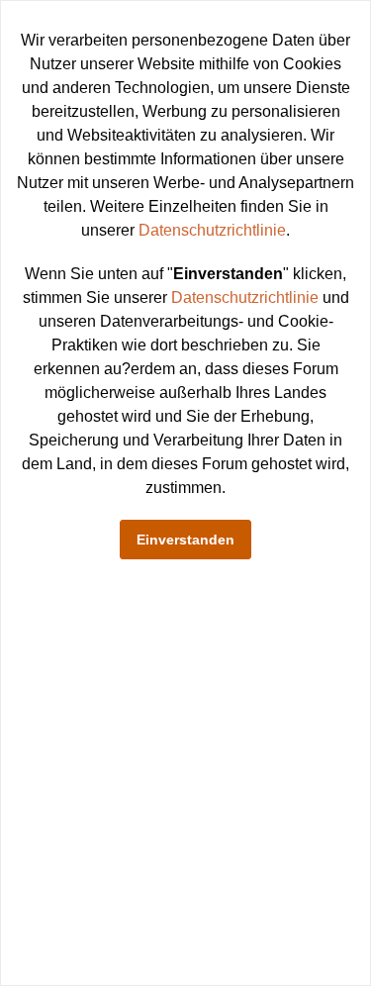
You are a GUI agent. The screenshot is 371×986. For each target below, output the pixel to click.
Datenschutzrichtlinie (212, 230)
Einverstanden (185, 539)
